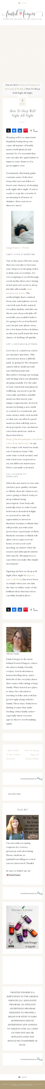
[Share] (14, 130)
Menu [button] (24, 3)
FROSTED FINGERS (25, 1084)
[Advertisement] (22, 54)
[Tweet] (8, 130)
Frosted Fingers (22, 14)
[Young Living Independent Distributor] (22, 948)
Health (22, 122)
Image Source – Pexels (17, 247)
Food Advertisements (27, 779)
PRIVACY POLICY (27, 1085)
